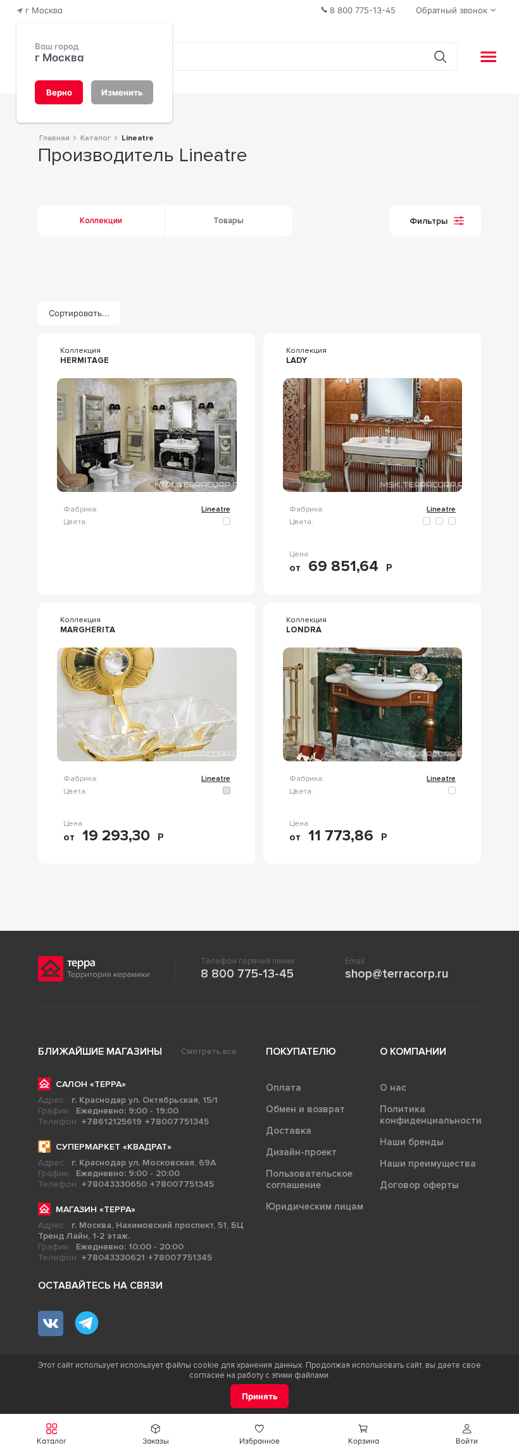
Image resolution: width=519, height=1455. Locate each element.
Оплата (283, 1087)
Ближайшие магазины (100, 1051)
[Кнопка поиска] (440, 56)
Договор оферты (419, 1185)
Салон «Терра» (91, 1084)
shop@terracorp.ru (396, 973)
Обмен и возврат (305, 1109)
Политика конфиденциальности (431, 1114)
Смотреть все (209, 1052)
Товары (228, 221)
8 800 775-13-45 (247, 973)
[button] (467, 1434)
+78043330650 (114, 1184)
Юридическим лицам (314, 1206)
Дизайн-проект (301, 1152)
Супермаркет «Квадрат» (114, 1146)
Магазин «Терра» (95, 1209)
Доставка (288, 1130)
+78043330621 (113, 1257)
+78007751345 (177, 1121)
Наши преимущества (428, 1163)
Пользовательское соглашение (309, 1179)
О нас (393, 1087)
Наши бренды (412, 1142)
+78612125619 (112, 1121)
